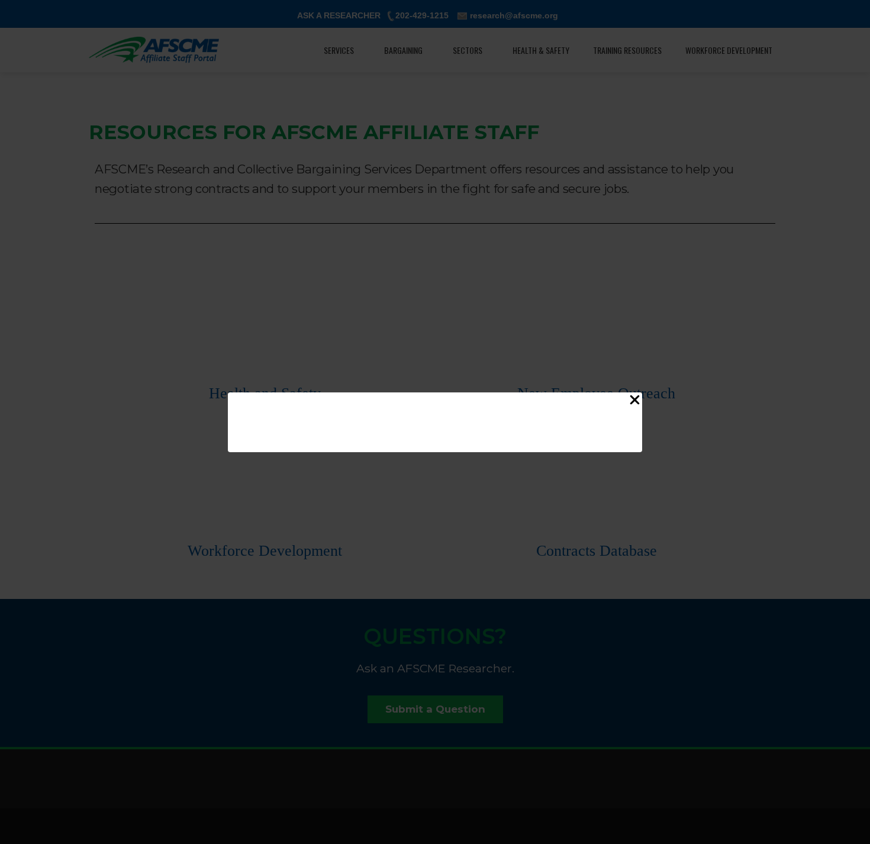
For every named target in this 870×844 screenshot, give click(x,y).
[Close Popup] (634, 402)
